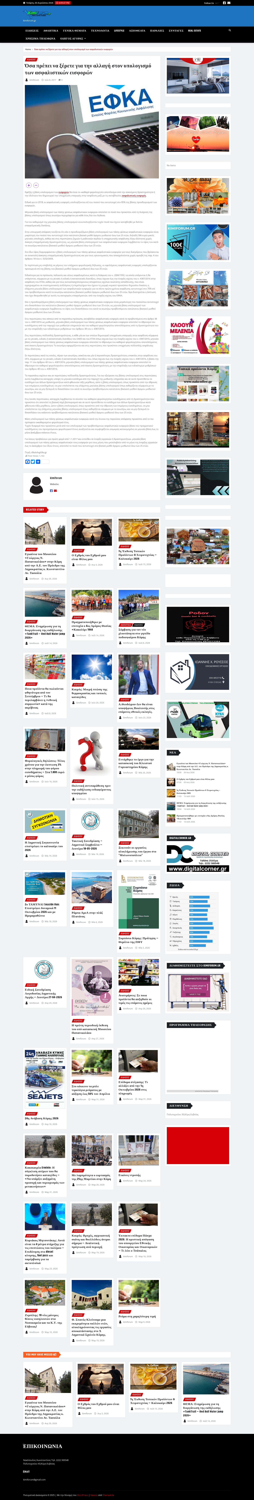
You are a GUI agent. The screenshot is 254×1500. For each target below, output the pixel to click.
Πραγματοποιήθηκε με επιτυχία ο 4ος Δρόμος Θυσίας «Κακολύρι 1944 (91, 626)
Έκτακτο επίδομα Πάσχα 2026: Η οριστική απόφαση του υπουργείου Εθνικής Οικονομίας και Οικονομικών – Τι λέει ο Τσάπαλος (138, 1243)
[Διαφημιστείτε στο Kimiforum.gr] (198, 992)
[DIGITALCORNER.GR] (198, 858)
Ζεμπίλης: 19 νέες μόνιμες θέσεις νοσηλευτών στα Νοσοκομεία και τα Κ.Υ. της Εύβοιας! (43, 1321)
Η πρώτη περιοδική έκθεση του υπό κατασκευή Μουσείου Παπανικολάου (91, 1029)
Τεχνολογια (100, 31)
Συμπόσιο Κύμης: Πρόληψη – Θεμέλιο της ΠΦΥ (138, 940)
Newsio (94, 1495)
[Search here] (230, 30)
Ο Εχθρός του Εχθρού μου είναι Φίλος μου (89, 557)
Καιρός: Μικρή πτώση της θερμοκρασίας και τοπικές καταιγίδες (89, 693)
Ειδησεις (32, 31)
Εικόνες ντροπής (130, 1175)
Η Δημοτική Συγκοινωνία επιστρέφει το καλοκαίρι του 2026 (44, 846)
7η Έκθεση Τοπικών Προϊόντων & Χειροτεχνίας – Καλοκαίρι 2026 (138, 555)
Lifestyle (119, 31)
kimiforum (34, 80)
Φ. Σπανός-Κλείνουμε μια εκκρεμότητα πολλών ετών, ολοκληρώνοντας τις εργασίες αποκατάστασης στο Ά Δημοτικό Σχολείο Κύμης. (91, 1327)
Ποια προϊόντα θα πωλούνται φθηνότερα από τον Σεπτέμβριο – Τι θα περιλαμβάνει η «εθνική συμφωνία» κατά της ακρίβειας (44, 698)
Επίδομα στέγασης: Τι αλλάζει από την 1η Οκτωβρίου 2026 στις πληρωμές (133, 1088)
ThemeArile (108, 1495)
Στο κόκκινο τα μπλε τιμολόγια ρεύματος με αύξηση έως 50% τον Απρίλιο (91, 1090)
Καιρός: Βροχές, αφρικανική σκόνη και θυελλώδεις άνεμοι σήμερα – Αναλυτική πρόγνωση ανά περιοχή (91, 1241)
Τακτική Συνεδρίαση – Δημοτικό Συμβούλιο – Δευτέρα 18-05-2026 (87, 845)
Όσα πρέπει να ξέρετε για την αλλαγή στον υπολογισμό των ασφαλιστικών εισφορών (73, 49)
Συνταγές (176, 31)
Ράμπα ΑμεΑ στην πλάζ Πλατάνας (87, 915)
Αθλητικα (50, 31)
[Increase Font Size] (28, 185)
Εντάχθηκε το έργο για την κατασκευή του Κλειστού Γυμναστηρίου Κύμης (136, 763)
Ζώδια (180, 949)
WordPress (82, 1495)
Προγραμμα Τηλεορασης (210, 1091)
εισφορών (64, 192)
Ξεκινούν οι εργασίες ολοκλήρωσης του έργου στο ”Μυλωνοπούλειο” (137, 852)
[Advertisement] (199, 1145)
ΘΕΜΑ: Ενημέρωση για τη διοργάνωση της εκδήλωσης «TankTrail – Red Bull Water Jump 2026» (45, 632)
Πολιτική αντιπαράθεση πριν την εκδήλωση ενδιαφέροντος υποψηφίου (91, 790)
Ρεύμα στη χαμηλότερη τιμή (137, 1316)
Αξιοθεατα (137, 31)
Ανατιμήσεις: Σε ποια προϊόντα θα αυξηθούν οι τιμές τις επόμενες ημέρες (135, 999)
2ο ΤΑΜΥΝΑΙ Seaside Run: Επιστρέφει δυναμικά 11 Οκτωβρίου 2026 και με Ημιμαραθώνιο (42, 910)
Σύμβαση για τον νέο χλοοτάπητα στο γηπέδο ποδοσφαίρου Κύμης (134, 634)
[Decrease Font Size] (36, 185)
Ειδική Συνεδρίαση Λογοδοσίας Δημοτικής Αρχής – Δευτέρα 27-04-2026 (43, 994)
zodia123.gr (193, 949)
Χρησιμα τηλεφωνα (40, 39)
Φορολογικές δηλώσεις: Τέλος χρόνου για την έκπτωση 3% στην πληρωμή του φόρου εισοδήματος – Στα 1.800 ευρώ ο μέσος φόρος (45, 768)
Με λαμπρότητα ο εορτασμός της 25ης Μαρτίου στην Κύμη (91, 1177)
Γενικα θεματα (74, 31)
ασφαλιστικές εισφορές (134, 195)
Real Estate (194, 31)
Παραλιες (157, 31)
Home (28, 49)
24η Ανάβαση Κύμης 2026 (41, 1118)
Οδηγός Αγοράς (72, 39)
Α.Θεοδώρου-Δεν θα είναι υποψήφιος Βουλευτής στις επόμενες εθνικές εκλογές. (137, 708)
